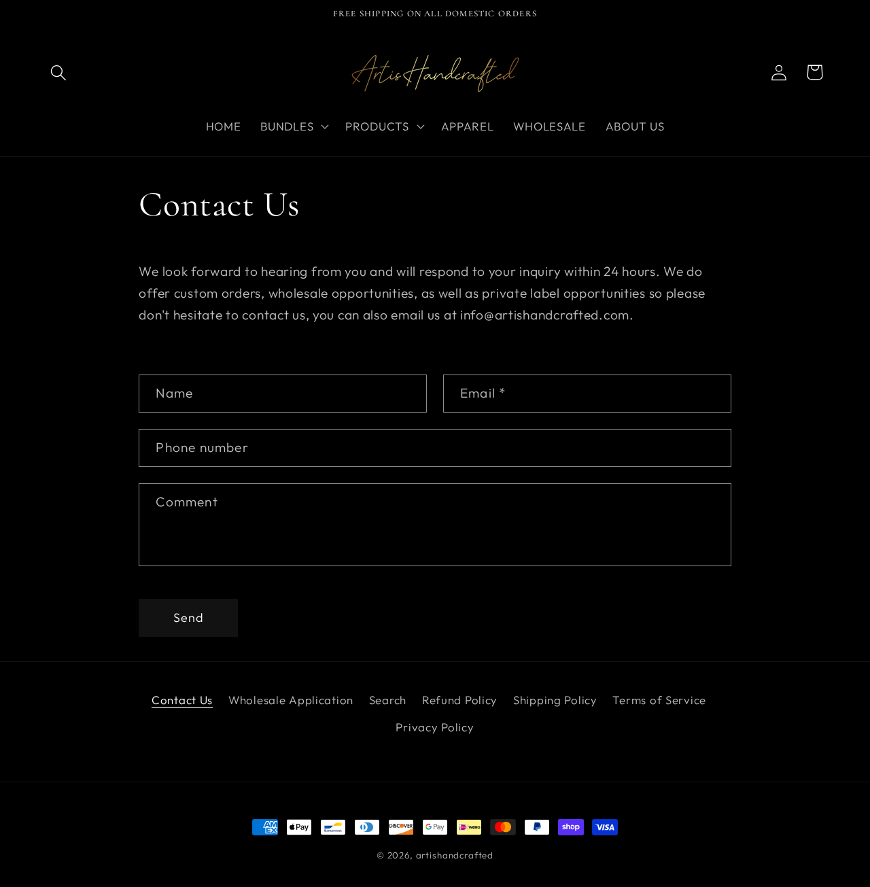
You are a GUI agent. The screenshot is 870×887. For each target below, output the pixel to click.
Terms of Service (659, 700)
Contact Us (182, 700)
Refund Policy (460, 700)
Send (189, 617)
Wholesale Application (290, 700)
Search (387, 700)
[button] (59, 72)
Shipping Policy (555, 700)
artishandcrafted (454, 855)
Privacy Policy (435, 727)
